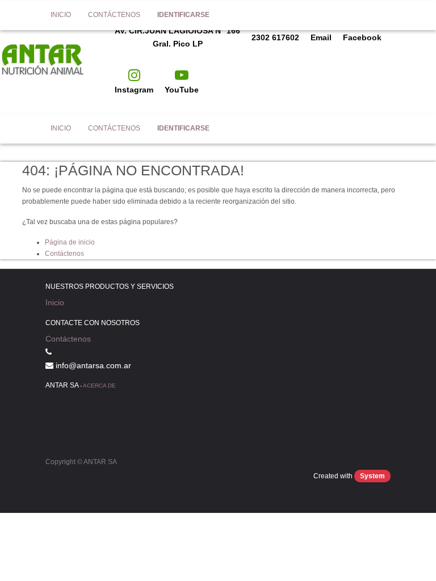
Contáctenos (64, 254)
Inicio (54, 302)
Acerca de (99, 385)
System (372, 476)
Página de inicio (70, 242)
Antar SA (25, 128)
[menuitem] (60, 129)
